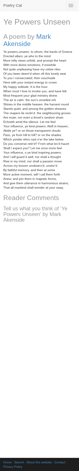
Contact (59, 462)
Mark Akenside (27, 40)
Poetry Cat (12, 5)
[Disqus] (39, 284)
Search (19, 462)
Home (7, 462)
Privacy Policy (12, 466)
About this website (39, 462)
